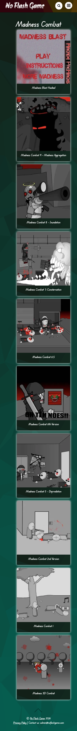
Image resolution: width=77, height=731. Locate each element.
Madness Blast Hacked (43, 87)
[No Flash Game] (25, 8)
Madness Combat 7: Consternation (43, 289)
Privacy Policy (19, 722)
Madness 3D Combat (44, 693)
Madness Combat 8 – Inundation (43, 222)
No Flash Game (37, 718)
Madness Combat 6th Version (43, 424)
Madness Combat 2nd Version (43, 558)
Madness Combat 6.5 (43, 357)
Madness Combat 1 (43, 626)
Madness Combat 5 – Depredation (43, 491)
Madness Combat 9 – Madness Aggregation (43, 155)
